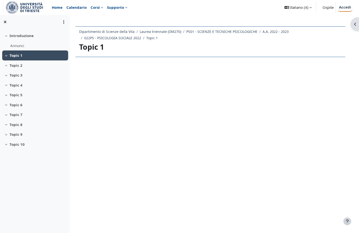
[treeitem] (34, 40)
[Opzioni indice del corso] (64, 22)
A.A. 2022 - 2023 (276, 31)
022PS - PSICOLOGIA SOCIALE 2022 (112, 38)
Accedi (345, 7)
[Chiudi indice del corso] (5, 22)
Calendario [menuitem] (76, 7)
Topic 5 (16, 94)
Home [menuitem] (57, 7)
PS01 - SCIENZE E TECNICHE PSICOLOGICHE (221, 31)
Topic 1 (16, 55)
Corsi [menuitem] (95, 7)
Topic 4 (16, 85)
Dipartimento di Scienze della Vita (107, 31)
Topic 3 (16, 75)
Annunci (17, 45)
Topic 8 (16, 124)
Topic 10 (17, 144)
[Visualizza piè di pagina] (347, 221)
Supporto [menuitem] (115, 7)
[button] (298, 7)
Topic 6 (16, 104)
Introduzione (22, 35)
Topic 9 (16, 134)
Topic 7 (16, 114)
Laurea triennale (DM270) (160, 31)
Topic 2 (16, 65)
